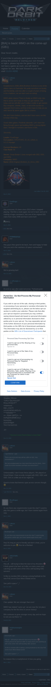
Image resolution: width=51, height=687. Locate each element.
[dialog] (25, 343)
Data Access (25, 391)
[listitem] (25, 338)
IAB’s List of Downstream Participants (28, 331)
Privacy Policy (39, 391)
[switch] (42, 343)
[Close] (46, 296)
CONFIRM (15, 383)
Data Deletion (12, 391)
